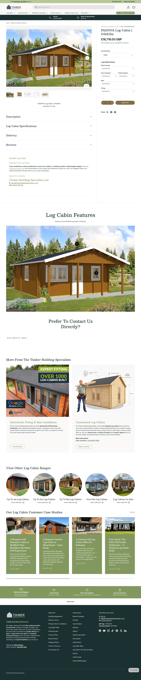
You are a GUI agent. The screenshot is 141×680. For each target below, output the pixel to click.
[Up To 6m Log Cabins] (70, 484)
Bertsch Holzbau (78, 616)
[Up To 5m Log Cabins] (44, 484)
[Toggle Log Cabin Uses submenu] (29, 13)
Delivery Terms (53, 620)
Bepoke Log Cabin (84, 446)
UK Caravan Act (53, 650)
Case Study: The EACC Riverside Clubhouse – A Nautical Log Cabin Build (119, 545)
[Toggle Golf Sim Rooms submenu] (62, 13)
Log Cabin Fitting (93, 440)
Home (7, 23)
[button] (134, 7)
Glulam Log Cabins (79, 635)
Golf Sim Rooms (55, 13)
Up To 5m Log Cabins (44, 499)
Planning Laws (53, 631)
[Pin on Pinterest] (115, 112)
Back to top (70, 601)
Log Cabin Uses (22, 13)
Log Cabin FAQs (53, 627)
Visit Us (103, 616)
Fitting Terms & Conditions (57, 624)
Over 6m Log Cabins (96, 499)
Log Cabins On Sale (123, 499)
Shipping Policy (53, 642)
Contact (75, 620)
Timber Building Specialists (17, 673)
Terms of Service (54, 646)
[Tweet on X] (107, 112)
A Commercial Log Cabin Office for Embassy (85, 542)
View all (132, 512)
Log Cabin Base (17, 446)
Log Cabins (9, 13)
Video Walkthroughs (79, 661)
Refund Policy (53, 639)
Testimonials (77, 657)
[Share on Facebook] (111, 112)
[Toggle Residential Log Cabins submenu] (47, 13)
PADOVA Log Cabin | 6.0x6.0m (19, 23)
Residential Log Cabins (39, 13)
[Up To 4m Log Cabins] (17, 484)
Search (75, 653)
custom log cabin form (17, 168)
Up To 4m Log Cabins (18, 499)
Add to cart (125, 102)
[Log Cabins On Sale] (123, 484)
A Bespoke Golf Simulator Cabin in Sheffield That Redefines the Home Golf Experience (20, 545)
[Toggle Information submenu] (89, 13)
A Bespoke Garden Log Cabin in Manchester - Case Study (52, 543)
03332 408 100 (106, 620)
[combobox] (74, 7)
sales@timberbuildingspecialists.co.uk (112, 618)
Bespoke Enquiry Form (72, 13)
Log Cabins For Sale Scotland (83, 650)
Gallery (75, 631)
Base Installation (81, 440)
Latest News (77, 642)
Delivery (75, 627)
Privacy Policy (53, 635)
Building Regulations (55, 616)
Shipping (111, 43)
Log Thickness (105, 51)
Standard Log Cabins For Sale (110, 26)
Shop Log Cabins (129, 1)
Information (84, 13)
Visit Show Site (116, 1)
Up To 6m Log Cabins (70, 499)
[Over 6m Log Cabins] (96, 484)
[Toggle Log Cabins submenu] (14, 13)
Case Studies (77, 624)
